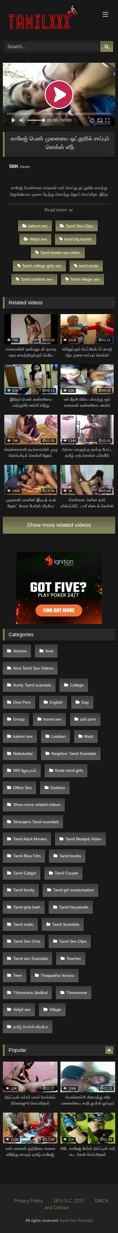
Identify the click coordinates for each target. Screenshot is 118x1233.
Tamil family (23, 890)
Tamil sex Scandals (30, 958)
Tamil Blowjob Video (83, 839)
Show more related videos (59, 525)
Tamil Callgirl (24, 873)
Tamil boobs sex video (60, 252)
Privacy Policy (28, 1200)
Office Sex (22, 787)
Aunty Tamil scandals (32, 685)
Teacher (73, 958)
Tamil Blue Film (27, 856)
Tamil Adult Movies (30, 839)
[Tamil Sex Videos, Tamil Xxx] (48, 19)
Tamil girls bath (26, 907)
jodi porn (88, 719)
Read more (56, 210)
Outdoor (57, 787)
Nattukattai (23, 753)
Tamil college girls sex (42, 265)
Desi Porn (22, 702)
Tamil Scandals (65, 924)
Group (19, 719)
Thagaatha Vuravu (57, 975)
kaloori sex (38, 226)
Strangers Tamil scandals (36, 821)
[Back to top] (100, 1216)
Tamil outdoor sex (37, 279)
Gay (85, 702)
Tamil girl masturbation (73, 890)
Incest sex (52, 719)
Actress (20, 651)
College (77, 685)
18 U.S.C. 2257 (68, 1200)
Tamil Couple (66, 873)
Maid (88, 736)
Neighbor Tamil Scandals (73, 753)
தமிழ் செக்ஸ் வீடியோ (30, 1026)
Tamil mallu (23, 924)
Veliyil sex (38, 239)
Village (55, 1009)
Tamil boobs (70, 856)
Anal (49, 651)
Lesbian (58, 736)
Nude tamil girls (69, 770)
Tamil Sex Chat (26, 941)
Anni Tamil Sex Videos (33, 668)
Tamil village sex (85, 279)
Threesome (76, 992)
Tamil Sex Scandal (76, 1220)
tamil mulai (88, 265)
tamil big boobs (78, 239)
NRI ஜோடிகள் (24, 770)
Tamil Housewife (73, 907)
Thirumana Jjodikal (30, 992)
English (56, 702)
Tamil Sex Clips (79, 226)
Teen (17, 975)
